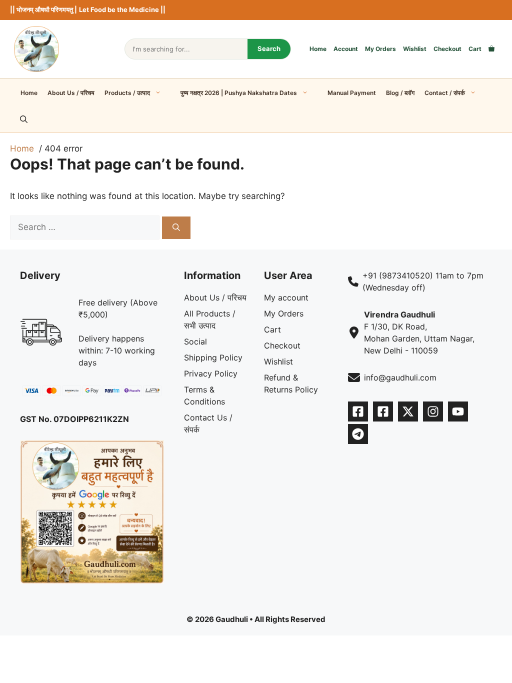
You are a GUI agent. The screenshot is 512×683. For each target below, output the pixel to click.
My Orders (380, 48)
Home (318, 48)
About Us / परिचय (71, 92)
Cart (475, 48)
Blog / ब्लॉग (400, 92)
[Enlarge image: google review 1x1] (151, 453)
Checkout (448, 48)
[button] (23, 119)
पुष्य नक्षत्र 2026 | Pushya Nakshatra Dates (238, 92)
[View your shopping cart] (491, 49)
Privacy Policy (211, 373)
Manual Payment (352, 92)
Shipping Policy (213, 357)
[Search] (176, 227)
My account (286, 297)
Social (195, 341)
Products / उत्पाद (127, 92)
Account (346, 48)
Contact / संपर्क (444, 92)
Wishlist (414, 48)
